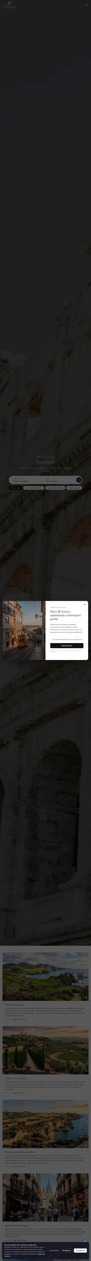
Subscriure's (66, 646)
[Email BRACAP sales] (85, 1241)
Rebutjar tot (67, 1250)
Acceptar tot (80, 1250)
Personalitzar (54, 1250)
